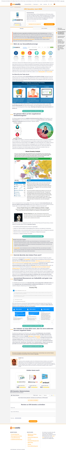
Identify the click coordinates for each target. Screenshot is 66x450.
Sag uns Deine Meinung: (15, 411)
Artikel (41, 4)
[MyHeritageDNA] (33, 379)
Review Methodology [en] (33, 446)
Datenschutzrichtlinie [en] (33, 437)
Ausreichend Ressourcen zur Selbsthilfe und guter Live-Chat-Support (61, 41)
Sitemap (29, 444)
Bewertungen (36, 4)
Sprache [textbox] (45, 395)
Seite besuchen (49, 24)
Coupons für (35, 24)
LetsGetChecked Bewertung (16, 439)
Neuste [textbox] (40, 395)
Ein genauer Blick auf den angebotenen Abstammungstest (61, 32)
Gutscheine (45, 4)
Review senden (33, 421)
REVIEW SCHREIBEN (33, 400)
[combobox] (40, 395)
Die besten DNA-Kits (28, 4)
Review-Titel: (13, 407)
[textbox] (52, 395)
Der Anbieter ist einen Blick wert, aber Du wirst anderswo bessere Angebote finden (61, 47)
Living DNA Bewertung (15, 437)
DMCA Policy (30, 442)
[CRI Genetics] (17, 17)
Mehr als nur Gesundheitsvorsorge (61, 29)
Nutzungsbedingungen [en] (33, 440)
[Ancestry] (21, 379)
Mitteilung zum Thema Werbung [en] (32, 435)
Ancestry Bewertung (15, 434)
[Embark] (45, 379)
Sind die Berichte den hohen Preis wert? (61, 37)
